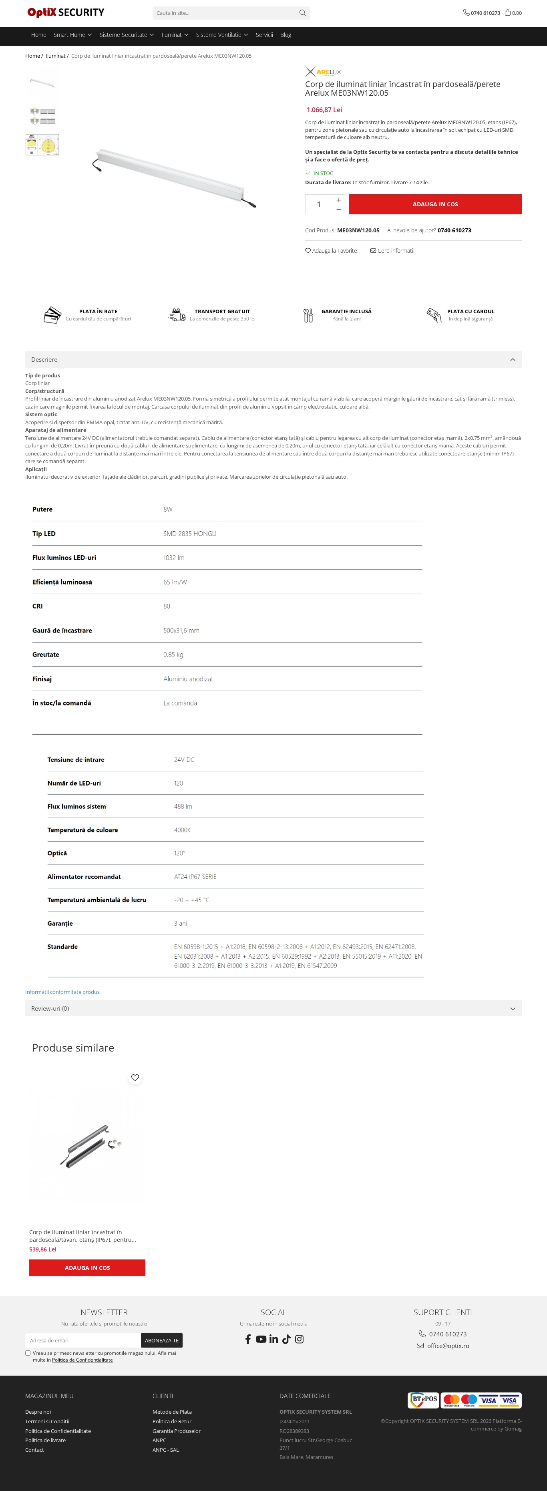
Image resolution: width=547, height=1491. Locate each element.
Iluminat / (58, 55)
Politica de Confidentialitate (82, 1359)
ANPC (159, 1440)
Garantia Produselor (177, 1431)
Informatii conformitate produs (62, 991)
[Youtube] (260, 1339)
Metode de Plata (172, 1411)
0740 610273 (447, 1334)
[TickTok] (286, 1339)
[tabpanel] (174, 177)
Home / (34, 55)
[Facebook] (248, 1339)
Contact (34, 1449)
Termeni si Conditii (47, 1421)
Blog (285, 34)
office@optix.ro (447, 1346)
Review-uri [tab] (50, 1008)
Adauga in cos (435, 204)
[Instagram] (299, 1339)
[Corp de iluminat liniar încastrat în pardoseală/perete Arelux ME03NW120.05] (174, 177)
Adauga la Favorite (334, 250)
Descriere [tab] (44, 359)
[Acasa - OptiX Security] (65, 13)
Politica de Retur (172, 1421)
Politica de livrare (45, 1440)
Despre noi (38, 1411)
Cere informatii (395, 250)
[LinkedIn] (273, 1339)
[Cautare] (303, 13)
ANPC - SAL (166, 1449)
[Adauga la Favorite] (135, 1077)
